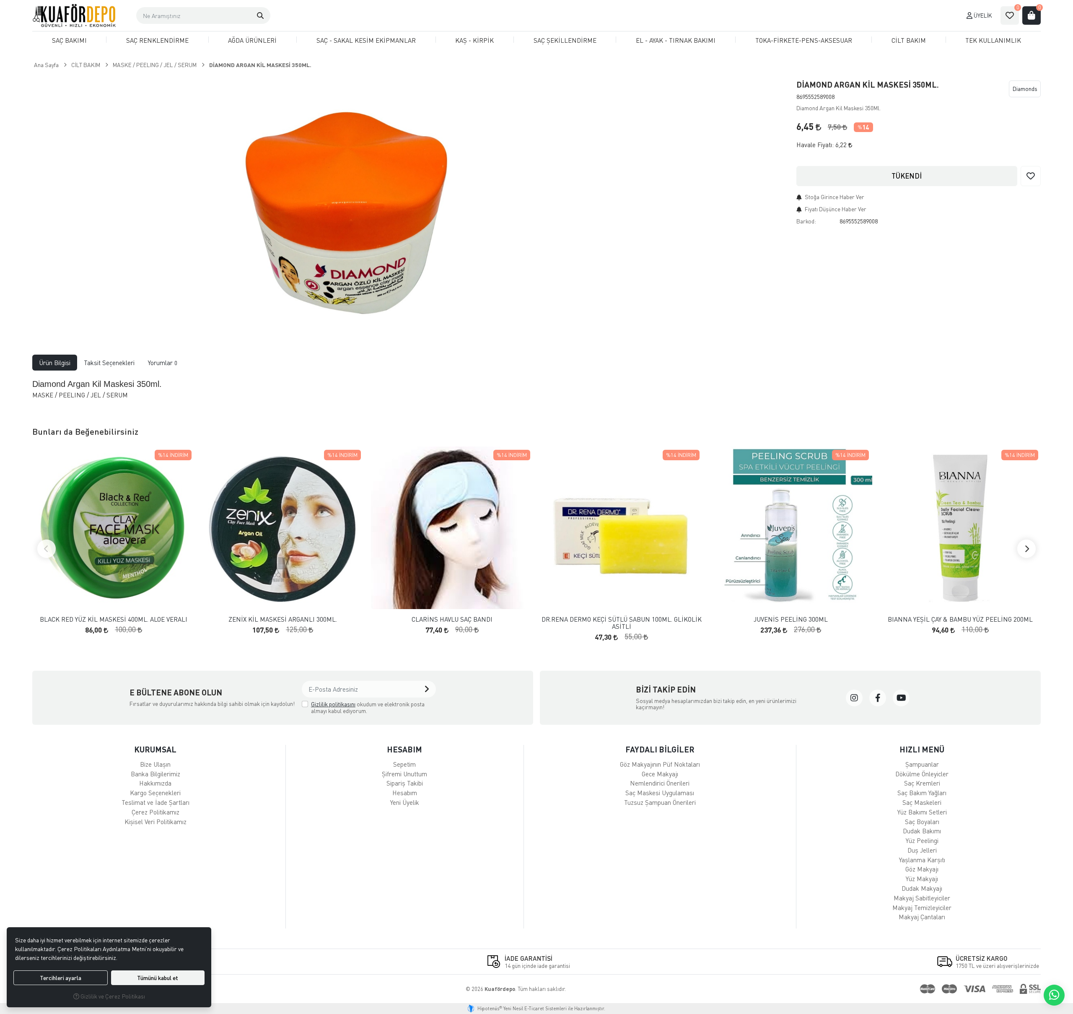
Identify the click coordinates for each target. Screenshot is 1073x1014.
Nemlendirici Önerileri (659, 783)
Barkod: (806, 221)
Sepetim (404, 764)
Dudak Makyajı (922, 888)
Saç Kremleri (922, 783)
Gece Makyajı (660, 774)
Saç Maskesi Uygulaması (659, 792)
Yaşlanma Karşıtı (922, 860)
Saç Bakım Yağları (921, 792)
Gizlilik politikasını (333, 704)
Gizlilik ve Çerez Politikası (112, 996)
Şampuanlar (922, 764)
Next (1026, 548)
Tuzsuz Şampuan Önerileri (660, 802)
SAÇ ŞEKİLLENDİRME (565, 40)
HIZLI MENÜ (921, 749)
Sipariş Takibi (404, 783)
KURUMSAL (155, 749)
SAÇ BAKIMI (69, 40)
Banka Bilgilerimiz (155, 774)
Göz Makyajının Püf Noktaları (660, 764)
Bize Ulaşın (155, 764)
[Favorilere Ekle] (1031, 176)
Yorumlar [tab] (162, 362)
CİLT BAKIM (909, 40)
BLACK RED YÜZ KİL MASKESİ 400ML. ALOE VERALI (113, 619)
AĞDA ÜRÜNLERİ (252, 40)
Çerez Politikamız (155, 812)
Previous (46, 548)
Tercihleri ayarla (60, 977)
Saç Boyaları (922, 821)
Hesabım (404, 792)
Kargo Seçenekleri (155, 792)
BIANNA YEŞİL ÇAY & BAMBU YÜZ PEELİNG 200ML (960, 619)
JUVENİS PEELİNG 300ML (791, 619)
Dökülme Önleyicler (922, 774)
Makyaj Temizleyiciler (921, 907)
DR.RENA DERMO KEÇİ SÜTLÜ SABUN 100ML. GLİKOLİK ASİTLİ (622, 623)
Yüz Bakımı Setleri (922, 812)
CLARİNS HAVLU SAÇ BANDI (452, 619)
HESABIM (404, 749)
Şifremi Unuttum (404, 774)
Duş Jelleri (922, 850)
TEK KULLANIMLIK (993, 40)
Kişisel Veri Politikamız (155, 821)
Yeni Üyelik (404, 802)
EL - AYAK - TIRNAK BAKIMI (675, 40)
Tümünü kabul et (157, 977)
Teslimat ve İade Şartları (155, 802)
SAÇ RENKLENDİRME (157, 40)
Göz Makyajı (921, 869)
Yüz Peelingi (922, 840)
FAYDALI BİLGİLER (660, 749)
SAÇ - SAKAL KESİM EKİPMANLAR (366, 40)
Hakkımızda (155, 783)
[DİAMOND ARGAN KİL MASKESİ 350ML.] (348, 203)
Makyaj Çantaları (922, 917)
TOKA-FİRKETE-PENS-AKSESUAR (803, 40)
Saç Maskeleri (921, 802)
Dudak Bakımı (922, 831)
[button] (260, 15)
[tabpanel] (536, 392)
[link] (854, 698)
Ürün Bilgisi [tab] (54, 362)
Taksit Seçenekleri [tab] (109, 362)
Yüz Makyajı (922, 878)
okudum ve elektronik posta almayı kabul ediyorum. (368, 707)
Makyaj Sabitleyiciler (922, 898)
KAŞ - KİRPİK (474, 40)
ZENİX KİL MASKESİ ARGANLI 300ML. (282, 619)
